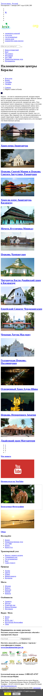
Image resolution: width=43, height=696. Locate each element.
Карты (7, 545)
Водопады (8, 578)
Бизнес (7, 80)
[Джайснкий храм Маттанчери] (17, 436)
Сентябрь (8, 82)
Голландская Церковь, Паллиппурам (13, 362)
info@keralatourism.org (8, 686)
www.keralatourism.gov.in (12, 647)
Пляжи (7, 574)
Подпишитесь (10, 61)
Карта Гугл (9, 547)
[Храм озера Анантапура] (17, 141)
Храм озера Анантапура (14, 145)
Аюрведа (8, 601)
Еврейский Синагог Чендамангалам (21, 309)
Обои (3, 532)
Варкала (8, 593)
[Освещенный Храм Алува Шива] (17, 385)
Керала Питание (11, 607)
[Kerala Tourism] (20, 30)
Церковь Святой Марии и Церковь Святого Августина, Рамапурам (21, 173)
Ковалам (8, 590)
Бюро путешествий (12, 50)
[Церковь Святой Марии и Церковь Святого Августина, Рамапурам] (17, 167)
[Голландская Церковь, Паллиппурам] (17, 356)
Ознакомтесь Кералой (12, 33)
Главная (8, 87)
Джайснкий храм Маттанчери (18, 440)
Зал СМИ (8, 57)
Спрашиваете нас (11, 557)
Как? (6, 52)
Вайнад (7, 588)
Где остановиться (11, 37)
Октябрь (8, 84)
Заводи (7, 572)
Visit (7, 694)
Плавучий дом (10, 605)
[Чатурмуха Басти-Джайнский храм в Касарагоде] (17, 276)
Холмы (7, 571)
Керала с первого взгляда (14, 555)
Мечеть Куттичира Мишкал (17, 228)
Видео (7, 617)
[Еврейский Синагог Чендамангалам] (17, 304)
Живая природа (10, 576)
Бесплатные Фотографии (12, 507)
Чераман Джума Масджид (15, 334)
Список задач (9, 39)
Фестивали (9, 55)
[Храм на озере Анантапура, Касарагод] (17, 196)
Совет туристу (10, 563)
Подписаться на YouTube (12, 481)
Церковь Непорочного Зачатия (18, 415)
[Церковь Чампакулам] (17, 250)
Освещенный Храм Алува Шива (19, 389)
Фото (7, 619)
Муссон (8, 603)
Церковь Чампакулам (13, 254)
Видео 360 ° (9, 620)
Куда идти (8, 35)
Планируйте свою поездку (14, 41)
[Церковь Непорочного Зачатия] (17, 410)
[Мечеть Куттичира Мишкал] (17, 224)
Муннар (8, 586)
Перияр (7, 591)
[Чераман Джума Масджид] (17, 330)
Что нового (9, 54)
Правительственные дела (14, 59)
